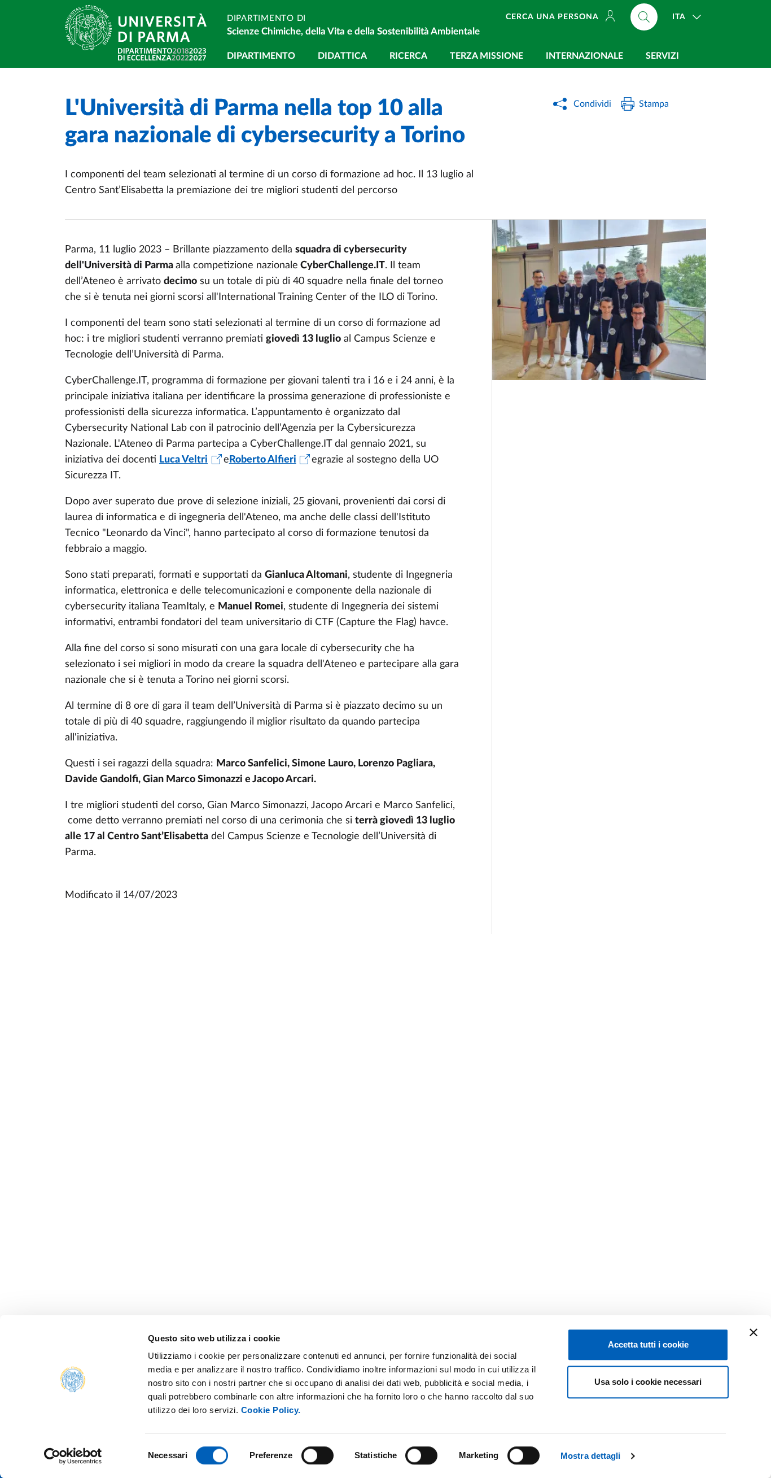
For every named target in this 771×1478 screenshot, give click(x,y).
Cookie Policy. (271, 1410)
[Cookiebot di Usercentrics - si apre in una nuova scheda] (73, 1456)
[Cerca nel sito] (644, 16)
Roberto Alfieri (262, 460)
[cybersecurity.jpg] (599, 300)
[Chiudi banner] (753, 1332)
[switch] (317, 1455)
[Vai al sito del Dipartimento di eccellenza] (162, 54)
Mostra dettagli (590, 1455)
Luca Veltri (183, 460)
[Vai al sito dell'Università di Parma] (140, 27)
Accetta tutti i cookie (648, 1344)
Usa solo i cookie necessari (648, 1382)
